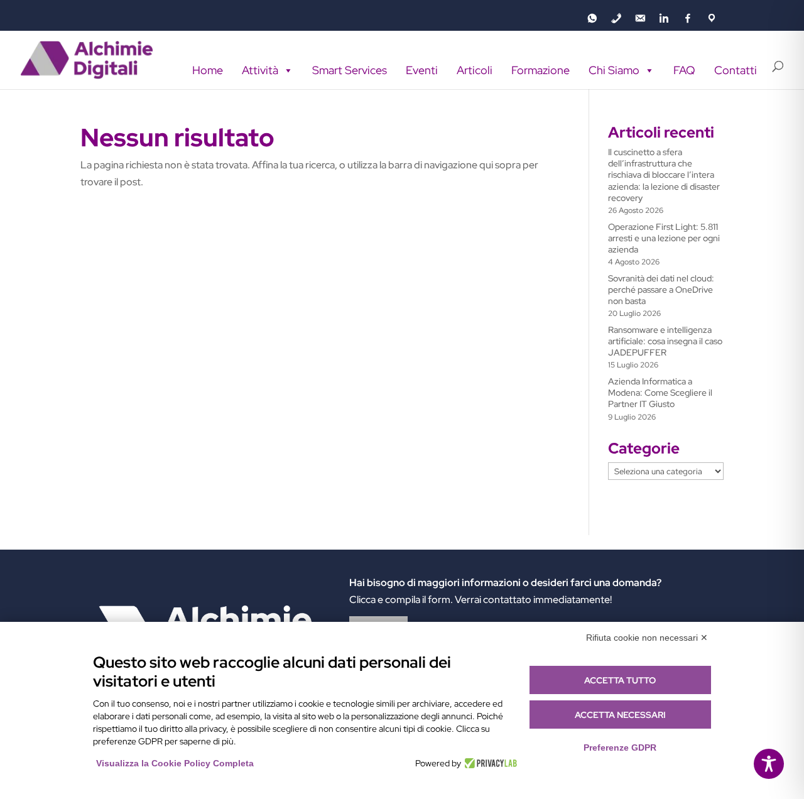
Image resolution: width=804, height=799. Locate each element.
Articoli (474, 70)
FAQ (684, 70)
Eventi (422, 70)
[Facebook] (688, 18)
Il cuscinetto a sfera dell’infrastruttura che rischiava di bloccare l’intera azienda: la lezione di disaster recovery (664, 175)
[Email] (640, 18)
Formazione (540, 70)
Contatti (735, 70)
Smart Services (349, 70)
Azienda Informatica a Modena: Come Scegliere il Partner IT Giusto (660, 393)
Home (207, 70)
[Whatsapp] (592, 18)
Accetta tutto (620, 680)
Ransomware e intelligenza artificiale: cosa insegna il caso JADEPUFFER (665, 341)
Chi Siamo (614, 70)
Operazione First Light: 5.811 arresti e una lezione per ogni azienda (664, 238)
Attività (260, 70)
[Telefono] (616, 18)
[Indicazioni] (712, 18)
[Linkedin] (664, 18)
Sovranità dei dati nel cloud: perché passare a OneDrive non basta (661, 290)
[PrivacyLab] (489, 763)
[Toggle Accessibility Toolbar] (768, 763)
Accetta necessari (620, 714)
